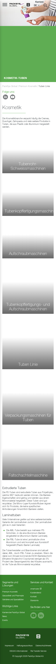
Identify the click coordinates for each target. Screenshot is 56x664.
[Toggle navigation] (5, 4)
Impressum (9, 646)
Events (5, 620)
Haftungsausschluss (25, 646)
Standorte (34, 601)
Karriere (39, 2)
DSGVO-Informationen (19, 651)
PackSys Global (9, 86)
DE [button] (35, 5)
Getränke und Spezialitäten (13, 600)
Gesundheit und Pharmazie (13, 596)
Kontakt (33, 597)
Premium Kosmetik (28, 86)
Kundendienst (35, 593)
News (4, 616)
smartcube (34, 589)
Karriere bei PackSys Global (13, 613)
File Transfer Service (38, 651)
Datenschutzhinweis (43, 646)
